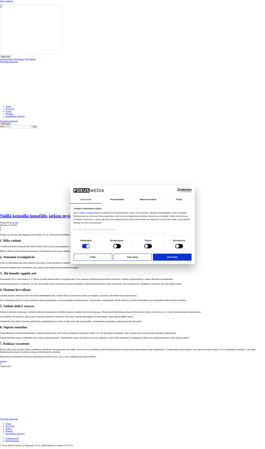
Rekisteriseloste (12, 441)
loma (2, 361)
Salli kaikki (172, 257)
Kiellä (93, 257)
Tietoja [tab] (179, 199)
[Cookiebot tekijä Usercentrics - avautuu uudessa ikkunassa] (179, 190)
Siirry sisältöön (6, 1)
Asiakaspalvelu (7, 59)
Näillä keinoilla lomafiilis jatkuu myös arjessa (43, 215)
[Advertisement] (132, 83)
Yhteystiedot (30, 59)
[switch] (117, 246)
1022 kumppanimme (90, 213)
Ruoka (8, 111)
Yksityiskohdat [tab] (117, 199)
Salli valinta (132, 257)
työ (5, 361)
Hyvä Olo (10, 109)
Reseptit (9, 114)
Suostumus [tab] (86, 199)
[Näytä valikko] (1, 4)
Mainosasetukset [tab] (148, 199)
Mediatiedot (19, 59)
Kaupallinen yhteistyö (15, 116)
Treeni (8, 106)
